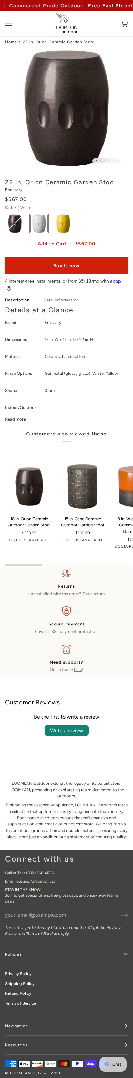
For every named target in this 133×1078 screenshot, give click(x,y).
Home (11, 42)
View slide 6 (117, 160)
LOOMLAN (19, 789)
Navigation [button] (16, 1026)
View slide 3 (104, 160)
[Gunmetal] (29, 487)
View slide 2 (100, 160)
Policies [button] (13, 954)
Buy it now (66, 266)
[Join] (119, 915)
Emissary (14, 189)
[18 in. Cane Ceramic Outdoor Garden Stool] (82, 487)
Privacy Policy (18, 973)
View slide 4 (108, 160)
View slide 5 (113, 160)
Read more (15, 419)
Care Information (61, 300)
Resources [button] (16, 1045)
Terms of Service (41, 933)
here (78, 669)
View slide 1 (96, 160)
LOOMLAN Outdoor (29, 1073)
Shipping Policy (20, 983)
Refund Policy (18, 993)
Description (17, 300)
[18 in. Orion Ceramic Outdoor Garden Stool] (29, 487)
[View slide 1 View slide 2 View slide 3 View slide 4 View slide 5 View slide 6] (66, 108)
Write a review (66, 730)
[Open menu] (15, 23)
